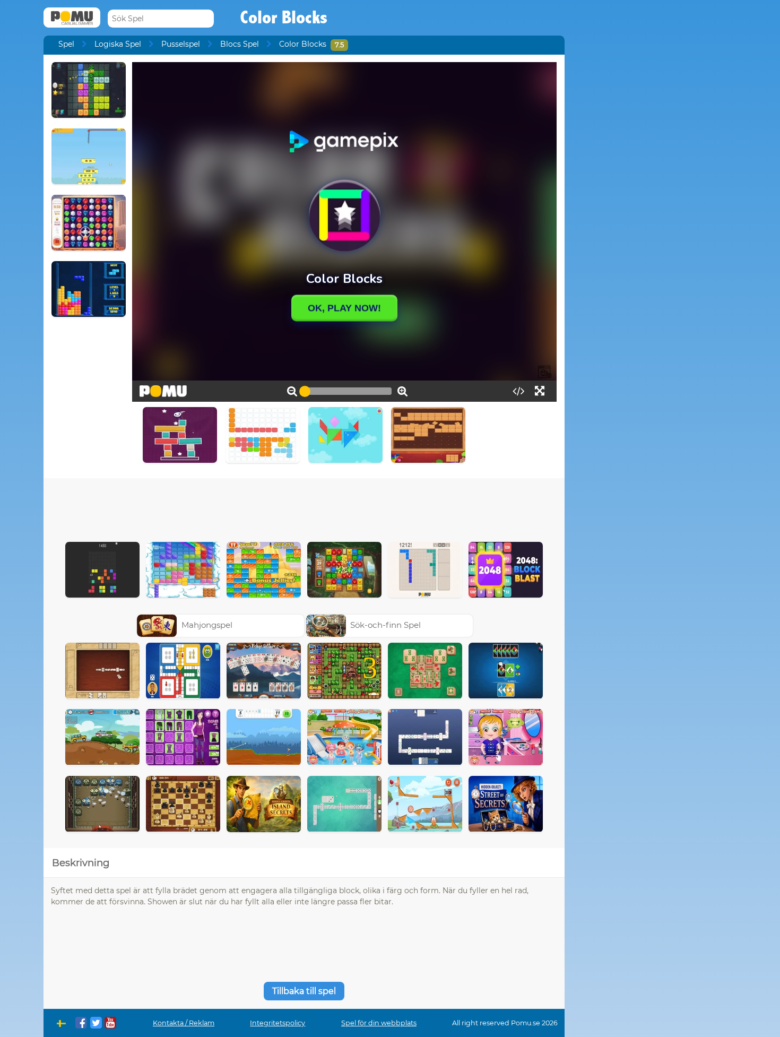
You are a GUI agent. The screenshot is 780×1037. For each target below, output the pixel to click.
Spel (66, 44)
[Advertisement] (304, 507)
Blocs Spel (239, 44)
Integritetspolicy (277, 1023)
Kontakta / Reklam (183, 1023)
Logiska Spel (117, 44)
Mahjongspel (206, 625)
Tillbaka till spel (304, 991)
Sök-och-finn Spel (385, 625)
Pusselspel (180, 44)
